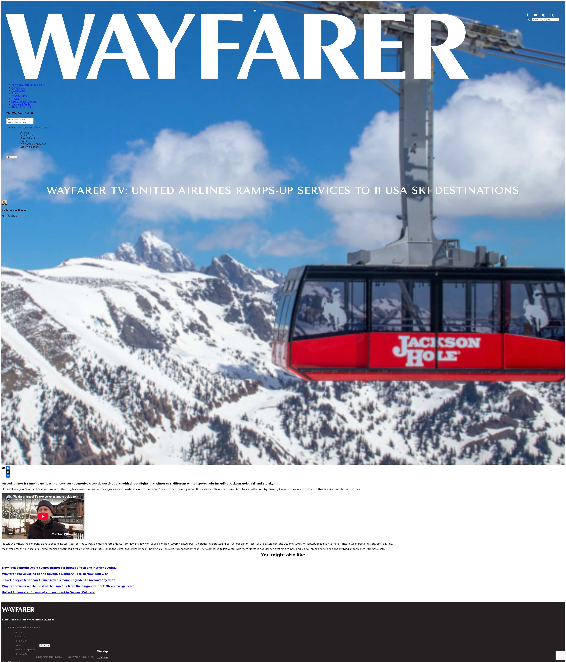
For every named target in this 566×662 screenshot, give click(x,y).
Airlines (24, 132)
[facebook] (527, 15)
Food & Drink (28, 138)
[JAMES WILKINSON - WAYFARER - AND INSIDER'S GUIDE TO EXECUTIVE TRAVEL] (255, 11)
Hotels (24, 141)
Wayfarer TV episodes (33, 144)
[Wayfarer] (18, 610)
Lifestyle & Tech (29, 146)
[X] (8, 472)
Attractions (26, 135)
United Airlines (12, 483)
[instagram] (544, 15)
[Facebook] (8, 468)
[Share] (8, 476)
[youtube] (535, 15)
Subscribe (12, 157)
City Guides (102, 657)
